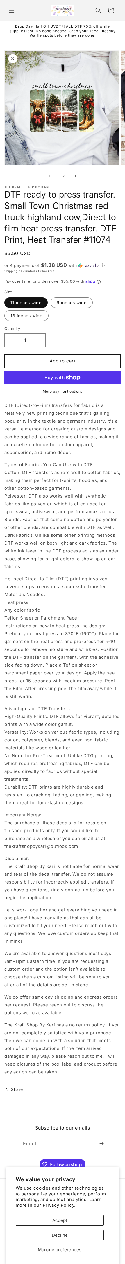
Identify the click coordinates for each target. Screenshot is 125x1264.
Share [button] (17, 1089)
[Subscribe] (101, 1143)
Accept (59, 1220)
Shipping (11, 271)
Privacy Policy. (59, 1205)
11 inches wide (26, 302)
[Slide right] (75, 176)
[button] (11, 10)
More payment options (63, 391)
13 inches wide (26, 315)
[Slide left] (49, 176)
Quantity (12, 328)
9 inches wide (72, 302)
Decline (60, 1235)
